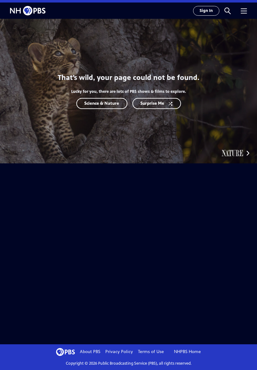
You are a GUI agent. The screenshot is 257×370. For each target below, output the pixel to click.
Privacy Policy (119, 351)
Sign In (206, 10)
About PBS (90, 351)
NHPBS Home (187, 351)
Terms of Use (151, 351)
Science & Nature (101, 103)
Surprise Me (152, 103)
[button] (227, 11)
